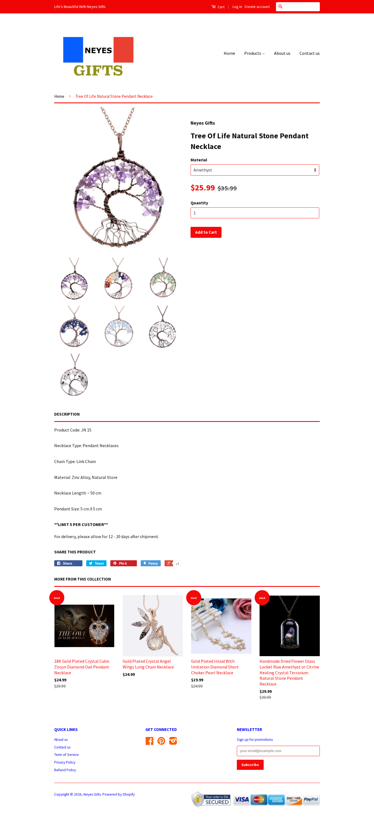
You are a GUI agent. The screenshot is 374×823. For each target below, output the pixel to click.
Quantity (199, 202)
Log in (237, 6)
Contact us (310, 53)
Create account (257, 6)
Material (199, 159)
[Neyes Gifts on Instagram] (173, 743)
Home (229, 53)
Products (253, 53)
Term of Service (66, 754)
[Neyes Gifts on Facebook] (149, 743)
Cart (221, 6)
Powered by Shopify (118, 794)
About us (282, 53)
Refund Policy (65, 770)
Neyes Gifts (92, 794)
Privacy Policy (64, 762)
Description (67, 414)
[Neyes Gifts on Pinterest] (161, 743)
